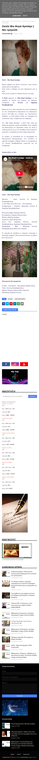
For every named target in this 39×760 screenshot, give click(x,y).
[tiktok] (33, 364)
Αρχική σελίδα (5, 21)
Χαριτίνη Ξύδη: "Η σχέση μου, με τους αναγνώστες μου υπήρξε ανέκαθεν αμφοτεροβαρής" (21, 605)
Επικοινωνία (26, 754)
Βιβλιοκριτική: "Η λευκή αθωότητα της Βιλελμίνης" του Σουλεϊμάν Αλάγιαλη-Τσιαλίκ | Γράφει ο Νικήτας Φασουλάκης (22, 743)
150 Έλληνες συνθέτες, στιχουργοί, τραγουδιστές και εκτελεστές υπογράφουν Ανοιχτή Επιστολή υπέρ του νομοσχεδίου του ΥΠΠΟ (24, 584)
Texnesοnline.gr (7, 33)
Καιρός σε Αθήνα (7, 462)
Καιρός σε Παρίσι (7, 418)
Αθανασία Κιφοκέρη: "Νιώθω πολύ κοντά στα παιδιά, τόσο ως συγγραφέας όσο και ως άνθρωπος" (24, 733)
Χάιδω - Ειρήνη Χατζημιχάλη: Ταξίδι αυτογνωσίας (21, 646)
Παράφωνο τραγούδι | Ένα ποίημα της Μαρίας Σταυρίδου (22, 638)
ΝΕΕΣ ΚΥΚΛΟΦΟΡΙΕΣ (15, 21)
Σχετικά (19, 754)
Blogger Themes (32, 757)
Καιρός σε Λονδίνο (7, 404)
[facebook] (6, 364)
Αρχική (12, 754)
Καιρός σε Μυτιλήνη (8, 477)
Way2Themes (16, 757)
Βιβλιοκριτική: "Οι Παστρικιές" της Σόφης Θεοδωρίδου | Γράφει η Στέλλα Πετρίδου (22, 630)
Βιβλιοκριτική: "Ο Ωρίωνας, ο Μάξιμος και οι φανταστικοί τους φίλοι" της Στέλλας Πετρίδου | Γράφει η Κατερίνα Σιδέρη (24, 655)
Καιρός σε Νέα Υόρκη (8, 433)
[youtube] (24, 364)
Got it (25, 16)
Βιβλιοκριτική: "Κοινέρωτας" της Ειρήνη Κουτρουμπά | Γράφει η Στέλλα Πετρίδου (22, 614)
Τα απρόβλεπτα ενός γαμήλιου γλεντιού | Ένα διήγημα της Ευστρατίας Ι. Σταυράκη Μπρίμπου (23, 595)
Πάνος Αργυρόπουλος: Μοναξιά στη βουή (23, 724)
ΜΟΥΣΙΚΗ (10, 299)
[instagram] (15, 364)
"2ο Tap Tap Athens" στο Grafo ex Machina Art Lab (21, 622)
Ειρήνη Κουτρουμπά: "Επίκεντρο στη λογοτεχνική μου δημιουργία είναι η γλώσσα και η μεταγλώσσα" (23, 573)
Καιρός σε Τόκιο (7, 448)
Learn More (16, 16)
